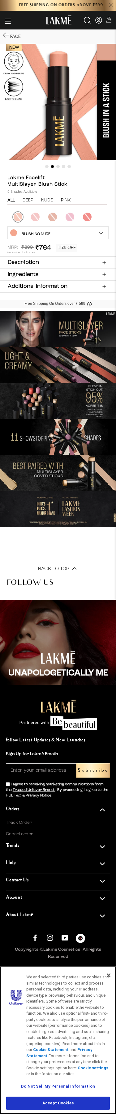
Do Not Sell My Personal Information (58, 1086)
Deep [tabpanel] (28, 200)
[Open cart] (108, 21)
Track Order (19, 822)
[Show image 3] (58, 166)
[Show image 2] (52, 166)
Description (23, 262)
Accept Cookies (58, 1103)
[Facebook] (35, 937)
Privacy (32, 795)
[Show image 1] (47, 166)
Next (109, 217)
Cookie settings (93, 1068)
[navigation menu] (8, 21)
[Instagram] (50, 937)
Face (15, 36)
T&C (17, 795)
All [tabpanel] (11, 200)
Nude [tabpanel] (47, 200)
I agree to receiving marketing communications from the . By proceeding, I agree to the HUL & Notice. (57, 790)
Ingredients (23, 274)
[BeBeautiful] (80, 939)
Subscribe (93, 770)
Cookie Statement (51, 1049)
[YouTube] (65, 937)
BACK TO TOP (54, 568)
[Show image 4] (63, 166)
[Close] (108, 975)
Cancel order (19, 834)
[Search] (88, 22)
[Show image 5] (69, 166)
